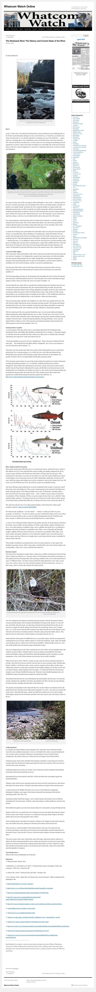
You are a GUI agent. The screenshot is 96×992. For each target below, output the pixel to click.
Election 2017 (76, 164)
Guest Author (76, 179)
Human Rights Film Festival (79, 185)
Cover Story (75, 117)
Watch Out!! (75, 251)
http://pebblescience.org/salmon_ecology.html (21, 908)
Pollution (75, 224)
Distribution (42, 29)
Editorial (75, 160)
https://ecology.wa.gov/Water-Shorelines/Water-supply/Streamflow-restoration (30, 888)
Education (75, 162)
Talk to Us (75, 242)
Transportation (76, 244)
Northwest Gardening (78, 216)
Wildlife (74, 259)
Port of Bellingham (77, 226)
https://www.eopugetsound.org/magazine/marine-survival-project (25, 377)
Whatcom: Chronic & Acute (79, 254)
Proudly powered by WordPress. (80, 985)
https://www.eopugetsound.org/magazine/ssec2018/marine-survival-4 (28, 931)
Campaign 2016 (76, 138)
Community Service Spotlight (79, 147)
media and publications (78, 209)
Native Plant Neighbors (78, 211)
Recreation (75, 229)
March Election (76, 206)
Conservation (76, 149)
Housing (75, 184)
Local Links (65, 29)
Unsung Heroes (76, 249)
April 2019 (81, 39)
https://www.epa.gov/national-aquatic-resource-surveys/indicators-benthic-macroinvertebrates (34, 904)
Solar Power (75, 239)
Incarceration (76, 189)
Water (74, 252)
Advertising (28, 29)
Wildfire (75, 258)
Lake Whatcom (76, 195)
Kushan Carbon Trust (77, 194)
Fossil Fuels (75, 172)
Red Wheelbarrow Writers (78, 232)
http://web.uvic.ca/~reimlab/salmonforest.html (21, 913)
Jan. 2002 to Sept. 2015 (76, 264)
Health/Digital (76, 180)
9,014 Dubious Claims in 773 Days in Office (53, 37)
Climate (74, 142)
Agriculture (75, 125)
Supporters (57, 29)
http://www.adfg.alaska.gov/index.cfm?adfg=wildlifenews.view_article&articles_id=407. (34, 917)
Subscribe (49, 29)
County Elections (77, 154)
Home (7, 29)
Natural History (76, 214)
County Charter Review (78, 152)
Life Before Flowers (77, 200)
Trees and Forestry (77, 246)
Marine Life (75, 207)
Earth (74, 159)
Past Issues (14, 29)
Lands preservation (77, 197)
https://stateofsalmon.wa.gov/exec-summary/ (20, 884)
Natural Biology (76, 212)
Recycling (75, 231)
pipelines (75, 221)
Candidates (75, 140)
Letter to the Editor (77, 199)
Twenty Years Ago (77, 247)
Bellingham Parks (77, 132)
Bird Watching (76, 135)
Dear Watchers (76, 120)
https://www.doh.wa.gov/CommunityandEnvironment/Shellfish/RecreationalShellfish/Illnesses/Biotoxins (38, 926)
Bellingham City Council (78, 130)
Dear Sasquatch (76, 155)
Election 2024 (76, 165)
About (21, 29)
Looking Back (76, 202)
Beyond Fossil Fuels (77, 133)
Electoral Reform (76, 169)
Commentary (76, 143)
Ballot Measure (76, 127)
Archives (72, 29)
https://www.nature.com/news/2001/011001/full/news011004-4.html (28, 922)
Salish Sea (75, 234)
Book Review (76, 137)
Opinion (75, 219)
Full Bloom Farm (77, 174)
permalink (15, 968)
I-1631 (74, 187)
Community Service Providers (79, 145)
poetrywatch (10, 37)
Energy (74, 170)
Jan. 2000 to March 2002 (77, 266)
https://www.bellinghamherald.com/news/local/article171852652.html (27, 893)
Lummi (74, 204)
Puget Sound (76, 227)
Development (76, 157)
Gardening (75, 175)
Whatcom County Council (78, 256)
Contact (35, 29)
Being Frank (75, 122)
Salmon (74, 236)
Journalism (75, 192)
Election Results (76, 167)
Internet (74, 190)
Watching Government (78, 123)
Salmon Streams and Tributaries (80, 237)
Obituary (75, 217)
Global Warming (76, 177)
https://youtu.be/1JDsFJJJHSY (27, 507)
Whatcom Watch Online (19, 6)
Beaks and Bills (76, 118)
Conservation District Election (79, 150)
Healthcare (75, 182)
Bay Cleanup (76, 128)
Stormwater (75, 241)
